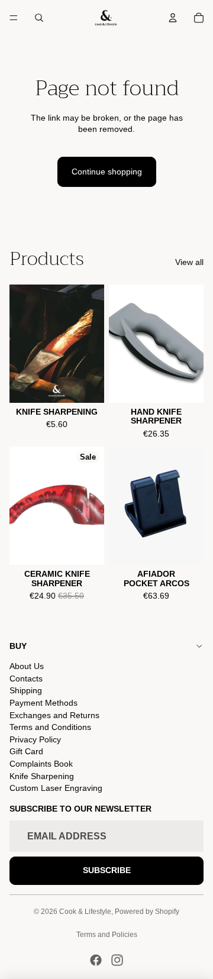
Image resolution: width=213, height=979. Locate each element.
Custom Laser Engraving (55, 788)
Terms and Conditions (50, 727)
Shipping (25, 690)
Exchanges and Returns (54, 715)
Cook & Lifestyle (85, 911)
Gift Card (26, 751)
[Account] (173, 18)
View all (189, 262)
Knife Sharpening (41, 776)
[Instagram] (117, 960)
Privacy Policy (35, 739)
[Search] (39, 18)
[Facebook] (96, 960)
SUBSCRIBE (107, 870)
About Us (26, 666)
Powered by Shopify (147, 911)
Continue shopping (107, 171)
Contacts (26, 678)
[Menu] (13, 17)
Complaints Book (41, 763)
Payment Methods (43, 702)
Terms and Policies (106, 934)
